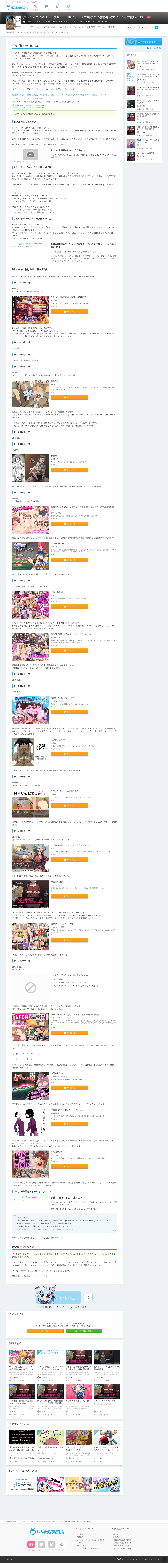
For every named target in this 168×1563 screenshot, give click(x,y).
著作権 (115, 1534)
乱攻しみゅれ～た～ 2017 (62, 697)
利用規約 (80, 1537)
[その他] (160, 27)
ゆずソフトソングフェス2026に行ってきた (76, 1448)
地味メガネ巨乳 (44, 32)
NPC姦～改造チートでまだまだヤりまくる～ (71, 845)
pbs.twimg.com (22, 1200)
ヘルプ (79, 1543)
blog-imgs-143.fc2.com (25, 246)
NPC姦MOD (56, 1152)
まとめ (23, 1521)
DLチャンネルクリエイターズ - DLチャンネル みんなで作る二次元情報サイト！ (48, 1229)
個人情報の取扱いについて (122, 1543)
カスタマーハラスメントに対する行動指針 (91, 1540)
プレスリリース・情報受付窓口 (87, 1548)
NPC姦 (32, 32)
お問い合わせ (81, 1546)
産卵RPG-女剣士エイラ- (61, 543)
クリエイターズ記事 (61, 32)
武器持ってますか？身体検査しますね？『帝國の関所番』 (50, 1402)
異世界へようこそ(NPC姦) (62, 924)
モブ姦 (23, 32)
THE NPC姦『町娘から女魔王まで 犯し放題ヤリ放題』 (75, 1014)
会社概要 (80, 1534)
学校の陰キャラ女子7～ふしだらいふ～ (68, 1110)
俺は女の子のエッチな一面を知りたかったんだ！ (78, 1402)
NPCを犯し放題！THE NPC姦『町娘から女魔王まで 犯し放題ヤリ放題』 (22, 1369)
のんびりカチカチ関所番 (104, 1401)
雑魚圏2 (54, 381)
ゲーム (106, 21)
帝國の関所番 (57, 881)
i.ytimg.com (20, 162)
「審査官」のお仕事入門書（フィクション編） (21, 1402)
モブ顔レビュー (58, 739)
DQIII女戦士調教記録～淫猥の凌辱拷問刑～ (70, 297)
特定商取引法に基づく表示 (122, 1540)
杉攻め (54, 455)
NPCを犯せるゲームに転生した (65, 791)
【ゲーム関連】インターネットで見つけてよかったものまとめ (50, 1369)
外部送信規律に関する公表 (122, 1546)
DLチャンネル (17, 7)
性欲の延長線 (57, 592)
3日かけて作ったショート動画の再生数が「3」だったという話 (106, 1450)
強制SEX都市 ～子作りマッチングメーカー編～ (72, 634)
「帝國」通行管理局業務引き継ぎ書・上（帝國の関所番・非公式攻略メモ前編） (78, 1369)
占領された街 (57, 1073)
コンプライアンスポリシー (122, 1548)
